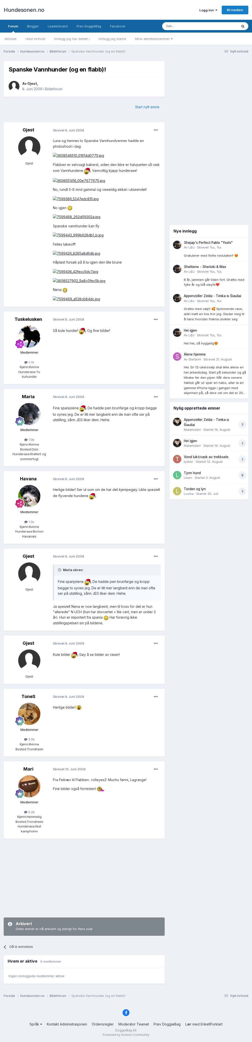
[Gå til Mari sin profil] (29, 786)
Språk (35, 1024)
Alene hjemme (195, 354)
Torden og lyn (195, 489)
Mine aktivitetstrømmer (153, 39)
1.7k (31, 362)
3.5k (31, 739)
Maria (28, 396)
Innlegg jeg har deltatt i (72, 39)
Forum (13, 26)
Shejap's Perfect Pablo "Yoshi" (208, 243)
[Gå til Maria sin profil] (29, 414)
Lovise (189, 494)
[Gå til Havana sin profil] (29, 496)
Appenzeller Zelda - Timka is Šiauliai (212, 296)
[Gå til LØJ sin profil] (177, 245)
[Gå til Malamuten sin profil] (177, 422)
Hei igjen (190, 330)
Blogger (33, 26)
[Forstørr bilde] (78, 155)
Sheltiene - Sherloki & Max (205, 267)
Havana (28, 478)
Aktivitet (10, 39)
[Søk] (242, 26)
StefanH (195, 359)
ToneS (28, 696)
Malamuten (192, 429)
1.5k (31, 522)
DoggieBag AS (126, 1030)
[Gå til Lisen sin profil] (177, 475)
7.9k (31, 440)
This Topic (223, 26)
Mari (28, 769)
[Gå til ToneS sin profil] (29, 714)
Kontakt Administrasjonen (67, 1024)
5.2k (31, 812)
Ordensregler (103, 1024)
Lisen (188, 478)
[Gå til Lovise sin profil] (177, 491)
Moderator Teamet (133, 1024)
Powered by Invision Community (126, 1035)
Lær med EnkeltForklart (203, 1024)
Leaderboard (58, 26)
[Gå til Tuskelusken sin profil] (29, 336)
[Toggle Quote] (60, 570)
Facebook (117, 26)
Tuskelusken (28, 319)
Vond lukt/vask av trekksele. (206, 457)
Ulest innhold (35, 39)
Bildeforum (54, 89)
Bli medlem (235, 10)
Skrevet (209, 247)
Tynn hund (192, 473)
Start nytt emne (147, 107)
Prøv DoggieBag (89, 26)
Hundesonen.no (24, 10)
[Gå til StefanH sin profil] (177, 356)
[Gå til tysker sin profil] (177, 459)
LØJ (191, 247)
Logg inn (207, 10)
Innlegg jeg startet (112, 39)
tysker (188, 462)
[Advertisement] (84, 878)
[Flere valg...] (156, 130)
